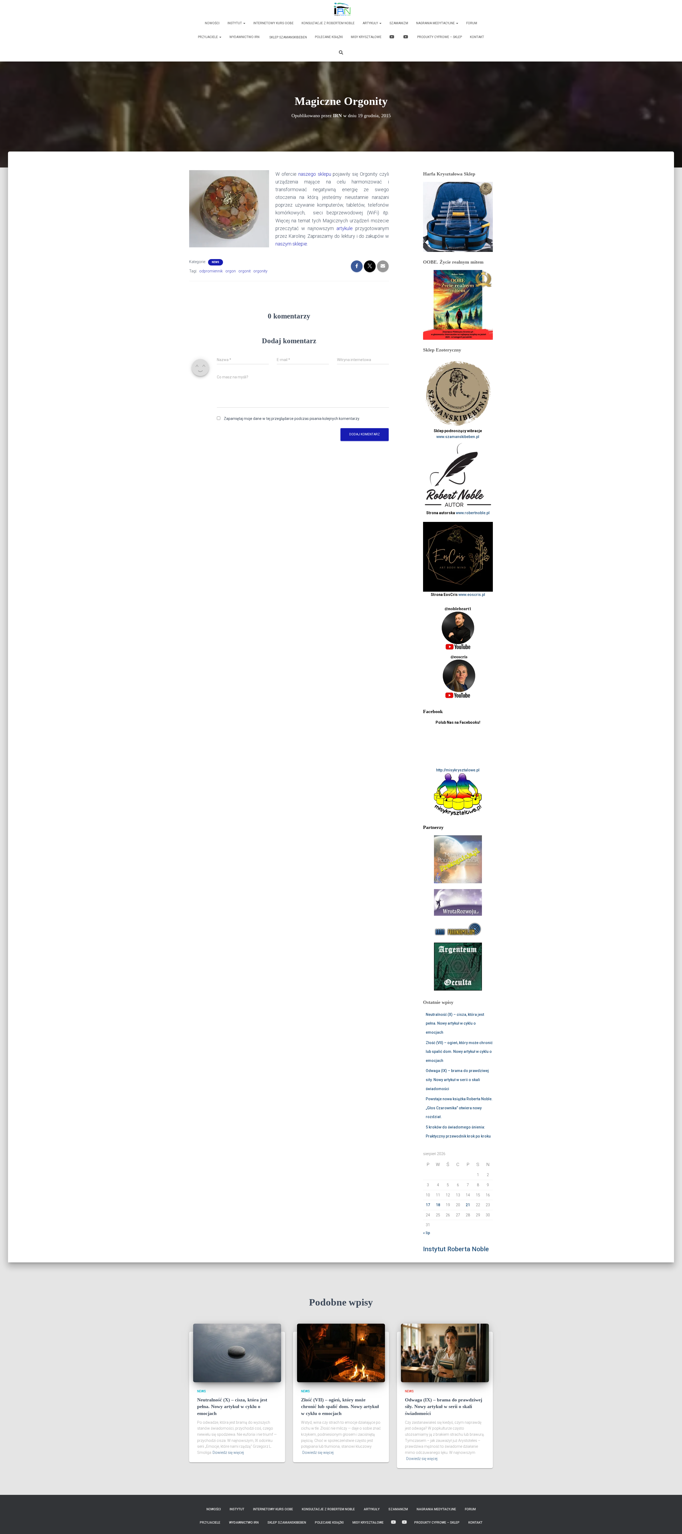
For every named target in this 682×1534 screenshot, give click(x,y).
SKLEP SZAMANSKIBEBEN (288, 37)
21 (468, 1205)
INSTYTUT (235, 23)
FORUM (471, 23)
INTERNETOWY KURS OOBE (273, 23)
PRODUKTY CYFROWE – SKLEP (439, 37)
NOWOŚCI (212, 23)
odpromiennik (211, 271)
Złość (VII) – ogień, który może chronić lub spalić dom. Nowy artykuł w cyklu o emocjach (459, 1052)
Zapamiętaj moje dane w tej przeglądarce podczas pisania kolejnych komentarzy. (292, 418)
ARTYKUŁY (371, 23)
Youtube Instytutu (406, 37)
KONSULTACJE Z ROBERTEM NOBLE (328, 23)
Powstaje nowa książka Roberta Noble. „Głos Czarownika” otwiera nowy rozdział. (459, 1108)
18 (438, 1205)
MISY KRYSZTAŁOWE (366, 37)
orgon (230, 271)
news (215, 262)
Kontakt (477, 37)
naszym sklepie (291, 244)
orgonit (244, 271)
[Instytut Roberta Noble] (341, 9)
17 (428, 1205)
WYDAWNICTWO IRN (244, 37)
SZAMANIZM (398, 23)
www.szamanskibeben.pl (457, 437)
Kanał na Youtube (392, 37)
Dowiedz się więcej (228, 1452)
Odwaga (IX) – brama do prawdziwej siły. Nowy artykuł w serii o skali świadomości (457, 1080)
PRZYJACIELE (208, 37)
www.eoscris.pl (471, 594)
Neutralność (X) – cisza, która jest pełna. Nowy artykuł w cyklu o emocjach (455, 1023)
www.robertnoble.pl (473, 513)
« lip (426, 1233)
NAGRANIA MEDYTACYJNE (436, 23)
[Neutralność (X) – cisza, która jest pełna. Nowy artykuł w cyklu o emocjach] (237, 1352)
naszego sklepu (314, 174)
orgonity (260, 271)
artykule (344, 228)
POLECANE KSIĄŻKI (329, 37)
